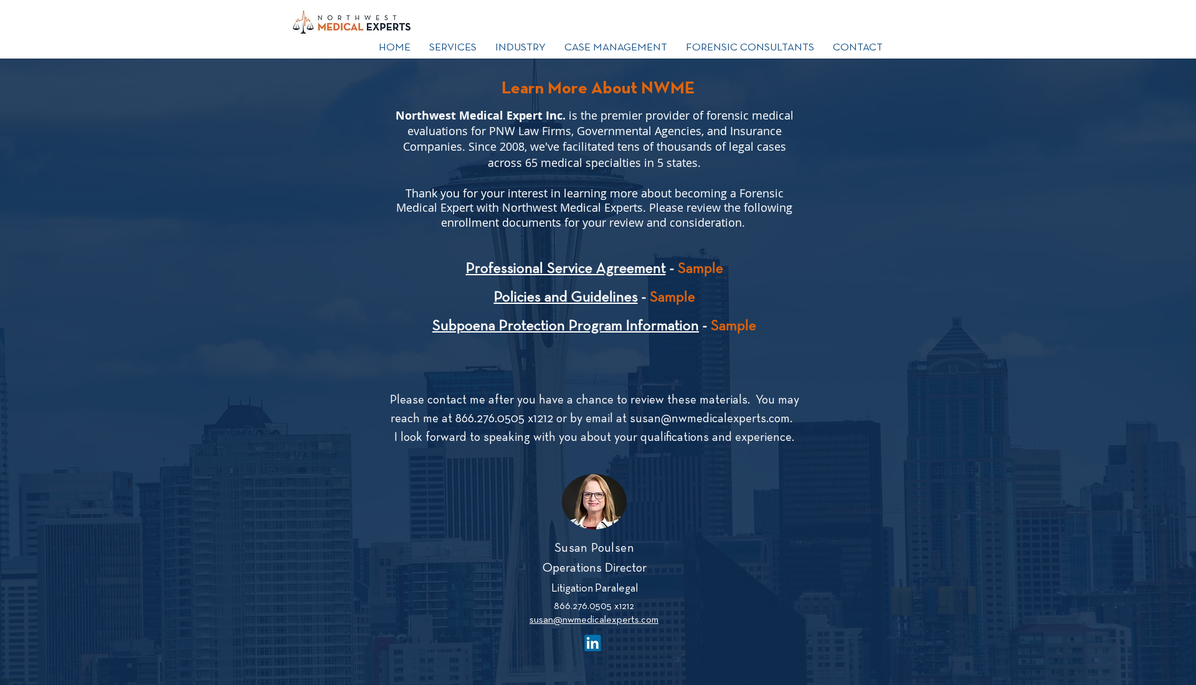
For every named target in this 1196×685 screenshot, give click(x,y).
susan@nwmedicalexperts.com (710, 419)
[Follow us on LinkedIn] (592, 642)
